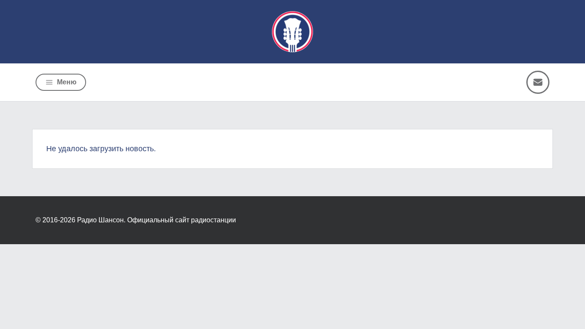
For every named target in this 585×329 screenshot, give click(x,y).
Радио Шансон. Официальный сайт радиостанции (156, 220)
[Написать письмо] (537, 82)
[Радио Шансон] (292, 31)
